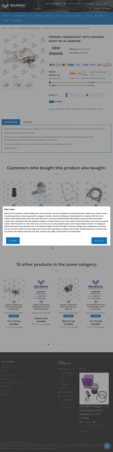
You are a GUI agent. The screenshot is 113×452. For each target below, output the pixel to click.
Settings (13, 241)
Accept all (99, 241)
